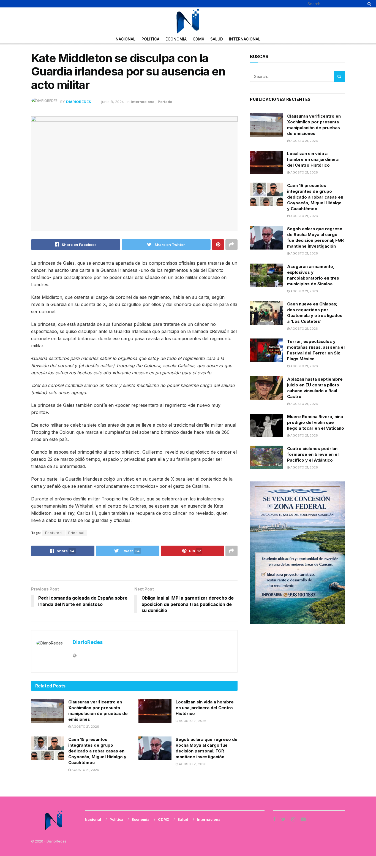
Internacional (244, 39)
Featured (53, 533)
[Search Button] (368, 3)
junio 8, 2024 (112, 101)
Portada (165, 101)
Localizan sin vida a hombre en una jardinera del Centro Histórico (205, 707)
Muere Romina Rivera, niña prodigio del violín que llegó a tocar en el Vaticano (315, 422)
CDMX (198, 39)
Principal (76, 533)
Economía (176, 39)
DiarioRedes (78, 101)
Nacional (125, 39)
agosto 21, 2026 (85, 726)
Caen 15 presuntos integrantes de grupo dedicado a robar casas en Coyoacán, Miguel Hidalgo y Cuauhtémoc (97, 751)
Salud (216, 39)
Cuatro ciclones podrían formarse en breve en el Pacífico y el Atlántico (313, 454)
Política (150, 39)
